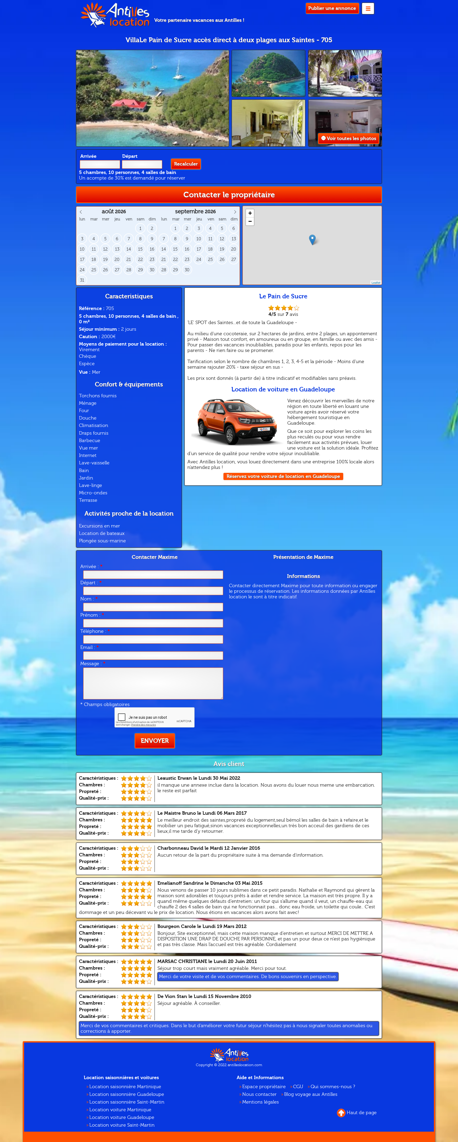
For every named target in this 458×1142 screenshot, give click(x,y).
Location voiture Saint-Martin (122, 1125)
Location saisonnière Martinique (125, 1086)
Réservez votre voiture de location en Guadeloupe (283, 476)
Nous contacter (259, 1094)
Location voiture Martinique (120, 1110)
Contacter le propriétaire (229, 194)
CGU (298, 1086)
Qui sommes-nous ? (333, 1086)
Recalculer (186, 164)
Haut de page (362, 1113)
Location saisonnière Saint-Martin (126, 1102)
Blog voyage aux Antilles (310, 1094)
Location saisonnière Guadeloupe (126, 1094)
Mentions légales (260, 1102)
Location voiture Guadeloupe (121, 1117)
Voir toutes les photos (351, 138)
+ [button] (250, 213)
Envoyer (155, 740)
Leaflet (376, 282)
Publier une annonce (332, 8)
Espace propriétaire (264, 1086)
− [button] (250, 221)
